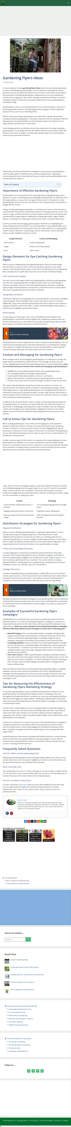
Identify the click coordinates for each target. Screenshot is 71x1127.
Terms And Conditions (46, 1120)
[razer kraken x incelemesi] (35, 1126)
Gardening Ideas (11, 878)
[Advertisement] (35, 20)
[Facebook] (7, 813)
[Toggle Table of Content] (57, 184)
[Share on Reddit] (38, 821)
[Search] (28, 939)
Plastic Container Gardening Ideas (17, 881)
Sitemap (65, 1120)
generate (62, 557)
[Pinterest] (11, 813)
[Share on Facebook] (25, 821)
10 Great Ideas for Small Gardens (17, 883)
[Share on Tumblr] (35, 821)
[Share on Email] (45, 821)
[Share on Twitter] (32, 821)
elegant (25, 785)
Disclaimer (58, 1120)
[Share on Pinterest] (28, 821)
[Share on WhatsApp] (41, 821)
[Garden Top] (3, 3)
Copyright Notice (22, 1120)
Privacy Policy (33, 1120)
